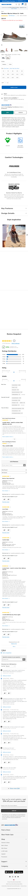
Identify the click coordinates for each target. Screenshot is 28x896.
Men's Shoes (4, 845)
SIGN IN (21, 112)
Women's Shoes (5, 842)
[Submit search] (23, 659)
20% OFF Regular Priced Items (8, 1)
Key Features (7, 208)
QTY (3, 82)
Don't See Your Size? (14, 68)
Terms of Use (23, 885)
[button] (2, 50)
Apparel (3, 854)
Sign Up (14, 810)
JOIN (7, 112)
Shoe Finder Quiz (7, 835)
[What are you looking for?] (16, 4)
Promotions (4, 856)
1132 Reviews (11, 15)
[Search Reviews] (24, 465)
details (24, 1)
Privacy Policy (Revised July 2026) (13, 881)
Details (15, 8)
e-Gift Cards (4, 851)
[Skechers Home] (6, 4)
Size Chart (6, 68)
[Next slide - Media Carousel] (27, 235)
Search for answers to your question (11, 657)
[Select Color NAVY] (3, 57)
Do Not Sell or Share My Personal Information (11, 885)
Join (2, 825)
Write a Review (16, 343)
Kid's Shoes (4, 848)
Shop (12, 8)
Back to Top (14, 643)
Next (14, 646)
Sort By (3, 666)
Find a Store (5, 830)
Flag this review (5, 502)
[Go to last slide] (1, 35)
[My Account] (19, 4)
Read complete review (7, 436)
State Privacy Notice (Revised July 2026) (14, 883)
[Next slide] (27, 35)
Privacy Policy (18, 816)
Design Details (7, 213)
